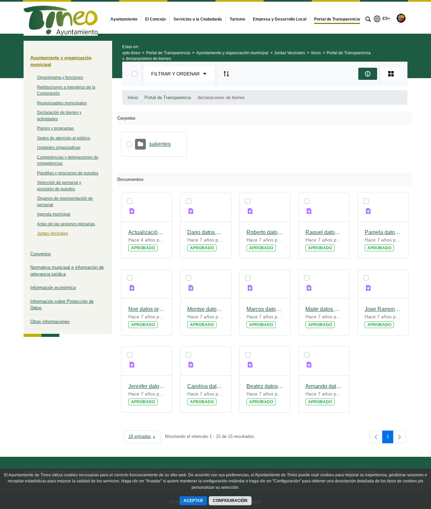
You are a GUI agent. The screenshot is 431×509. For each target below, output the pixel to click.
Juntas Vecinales (52, 233)
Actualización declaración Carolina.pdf (146, 232)
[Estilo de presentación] (391, 74)
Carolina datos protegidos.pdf (205, 386)
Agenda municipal (53, 214)
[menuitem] (124, 19)
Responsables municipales (62, 103)
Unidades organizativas (58, 147)
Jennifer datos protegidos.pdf (146, 386)
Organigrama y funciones (60, 77)
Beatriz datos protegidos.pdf (265, 386)
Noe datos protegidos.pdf (146, 309)
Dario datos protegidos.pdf (205, 232)
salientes (160, 144)
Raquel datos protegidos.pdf (323, 232)
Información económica (53, 287)
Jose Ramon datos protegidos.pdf (383, 309)
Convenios (40, 253)
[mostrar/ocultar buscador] (368, 19)
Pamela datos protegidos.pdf (383, 232)
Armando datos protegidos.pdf (323, 386)
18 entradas (144, 438)
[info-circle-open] (367, 74)
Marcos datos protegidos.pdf (265, 309)
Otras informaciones (50, 321)
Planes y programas (55, 128)
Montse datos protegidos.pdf (205, 309)
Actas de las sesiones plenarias (66, 224)
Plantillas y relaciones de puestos (67, 173)
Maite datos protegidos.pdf (323, 309)
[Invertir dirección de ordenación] (226, 73)
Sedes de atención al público (63, 138)
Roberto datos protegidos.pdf (265, 232)
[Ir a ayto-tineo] (61, 17)
